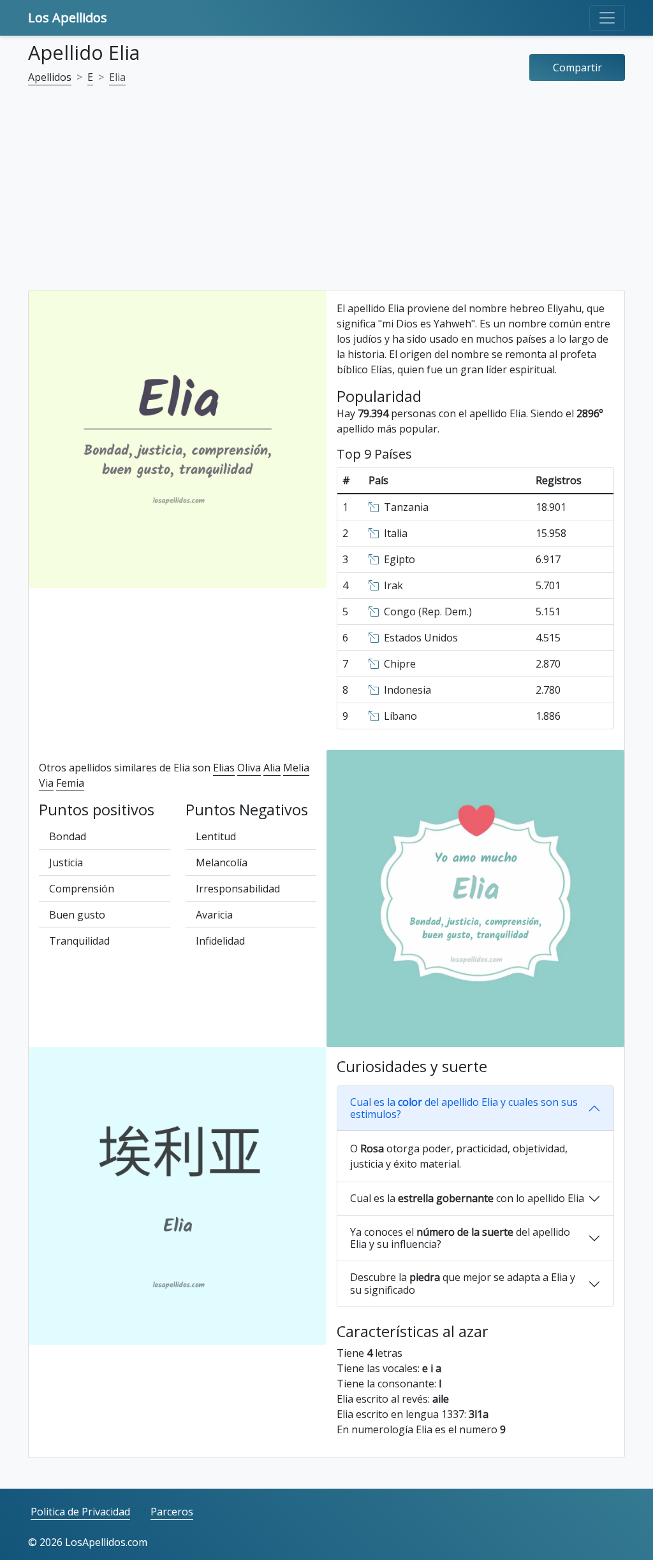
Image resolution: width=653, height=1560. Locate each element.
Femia (70, 783)
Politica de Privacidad (80, 1512)
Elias (224, 768)
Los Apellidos (67, 17)
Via (46, 783)
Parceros (171, 1512)
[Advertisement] (326, 195)
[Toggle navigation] (607, 18)
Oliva (249, 768)
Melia (296, 768)
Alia (272, 768)
